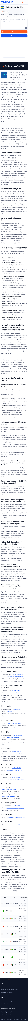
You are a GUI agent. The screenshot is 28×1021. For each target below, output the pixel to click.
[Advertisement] (14, 48)
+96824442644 (16, 751)
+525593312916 (16, 709)
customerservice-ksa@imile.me (15, 676)
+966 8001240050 (17, 674)
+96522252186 (16, 768)
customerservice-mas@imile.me (15, 817)
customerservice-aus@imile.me (15, 825)
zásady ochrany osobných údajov (9, 989)
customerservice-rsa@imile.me (15, 808)
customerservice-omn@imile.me (16, 754)
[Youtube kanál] (10, 1012)
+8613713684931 (17, 735)
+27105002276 (16, 805)
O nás (2, 987)
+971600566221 (16, 690)
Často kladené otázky (6, 1001)
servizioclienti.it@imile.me (14, 723)
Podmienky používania (6, 992)
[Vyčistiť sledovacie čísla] (26, 28)
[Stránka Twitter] (6, 1012)
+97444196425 (16, 777)
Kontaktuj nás (4, 1003)
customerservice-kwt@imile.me (15, 770)
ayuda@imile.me (11, 711)
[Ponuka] (25, 2)
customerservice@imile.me (14, 693)
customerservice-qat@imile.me (15, 779)
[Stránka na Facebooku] (2, 1012)
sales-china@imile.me (13, 737)
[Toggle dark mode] (22, 2)
